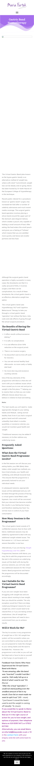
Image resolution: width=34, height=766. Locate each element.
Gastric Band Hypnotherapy (17, 20)
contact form (12, 735)
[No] (32, 759)
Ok (17, 762)
